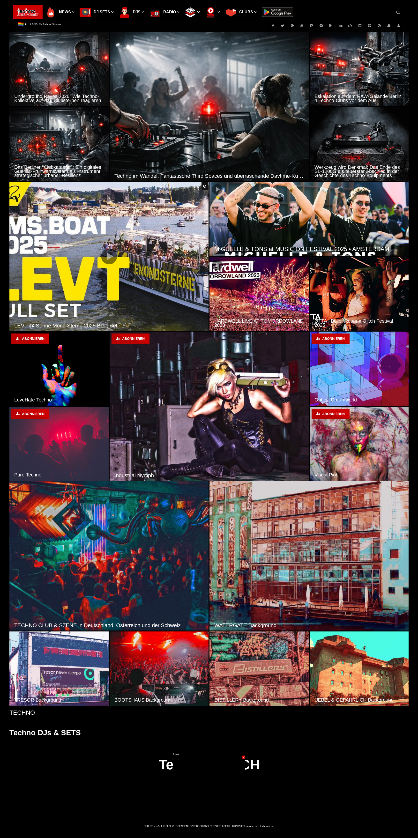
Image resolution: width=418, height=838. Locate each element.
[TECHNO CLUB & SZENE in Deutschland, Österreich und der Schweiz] (109, 555)
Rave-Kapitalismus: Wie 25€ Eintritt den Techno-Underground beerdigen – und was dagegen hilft (357, 171)
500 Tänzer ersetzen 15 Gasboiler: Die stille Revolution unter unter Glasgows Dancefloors (356, 96)
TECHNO (22, 712)
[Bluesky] (350, 25)
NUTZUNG (215, 826)
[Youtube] (302, 25)
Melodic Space (330, 474)
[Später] (379, 25)
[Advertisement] (209, 786)
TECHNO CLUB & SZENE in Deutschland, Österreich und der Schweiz (97, 625)
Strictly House (130, 475)
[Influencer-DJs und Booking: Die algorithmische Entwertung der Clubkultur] (59, 69)
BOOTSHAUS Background (143, 700)
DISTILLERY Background (241, 700)
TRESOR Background (37, 700)
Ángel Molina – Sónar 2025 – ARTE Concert (65, 325)
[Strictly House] (209, 406)
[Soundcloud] (340, 25)
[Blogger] (360, 25)
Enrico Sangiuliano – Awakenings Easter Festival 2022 (357, 323)
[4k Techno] (359, 369)
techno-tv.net (267, 826)
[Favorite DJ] (59, 369)
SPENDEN (182, 826)
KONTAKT (238, 826)
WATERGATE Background (245, 625)
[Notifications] (389, 25)
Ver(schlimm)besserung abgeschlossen (51, 24)
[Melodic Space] (359, 444)
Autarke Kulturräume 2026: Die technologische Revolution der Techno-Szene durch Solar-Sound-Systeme (209, 176)
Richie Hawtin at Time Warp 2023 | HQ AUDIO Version (255, 323)
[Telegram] (321, 25)
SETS (227, 826)
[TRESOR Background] (59, 668)
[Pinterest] (292, 25)
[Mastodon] (311, 25)
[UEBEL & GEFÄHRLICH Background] (359, 668)
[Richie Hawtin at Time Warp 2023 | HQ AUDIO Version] (259, 294)
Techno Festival (31, 474)
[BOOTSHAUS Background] (159, 668)
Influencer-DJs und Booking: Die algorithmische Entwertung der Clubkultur (58, 98)
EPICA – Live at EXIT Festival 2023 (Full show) (274, 249)
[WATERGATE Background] (309, 555)
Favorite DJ (26, 399)
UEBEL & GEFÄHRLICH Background (354, 700)
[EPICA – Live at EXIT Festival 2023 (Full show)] (309, 219)
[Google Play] (331, 25)
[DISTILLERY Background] (259, 668)
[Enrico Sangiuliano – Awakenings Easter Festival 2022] (359, 294)
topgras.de (252, 826)
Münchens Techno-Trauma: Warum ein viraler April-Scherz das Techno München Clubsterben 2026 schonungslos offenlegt (58, 171)
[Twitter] (282, 25)
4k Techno (325, 399)
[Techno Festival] (59, 444)
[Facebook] (273, 25)
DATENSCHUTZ (199, 826)
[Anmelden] (398, 25)
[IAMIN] (369, 25)
